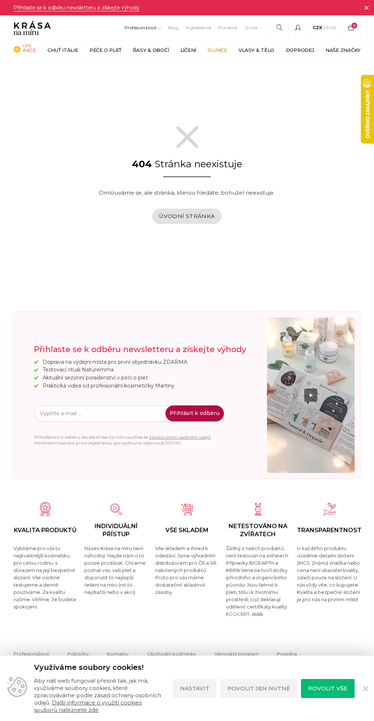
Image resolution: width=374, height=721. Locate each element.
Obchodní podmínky (171, 654)
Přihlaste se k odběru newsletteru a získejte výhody (77, 7)
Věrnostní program (236, 654)
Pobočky (78, 654)
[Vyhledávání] (279, 27)
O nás (251, 27)
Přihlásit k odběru (195, 413)
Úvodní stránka (187, 216)
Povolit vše (327, 688)
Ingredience (198, 27)
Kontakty (118, 654)
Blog (173, 27)
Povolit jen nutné (259, 688)
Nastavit (194, 688)
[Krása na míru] (32, 28)
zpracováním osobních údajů (180, 437)
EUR (331, 27)
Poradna (227, 27)
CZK (318, 27)
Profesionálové (141, 27)
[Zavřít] (366, 7)
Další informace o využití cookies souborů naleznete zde (88, 706)
